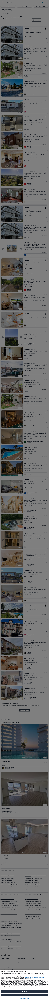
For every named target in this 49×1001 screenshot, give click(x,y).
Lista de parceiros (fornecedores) (8, 988)
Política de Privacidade (39, 977)
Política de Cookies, (29, 977)
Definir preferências (24, 998)
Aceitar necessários (24, 995)
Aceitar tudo (24, 991)
